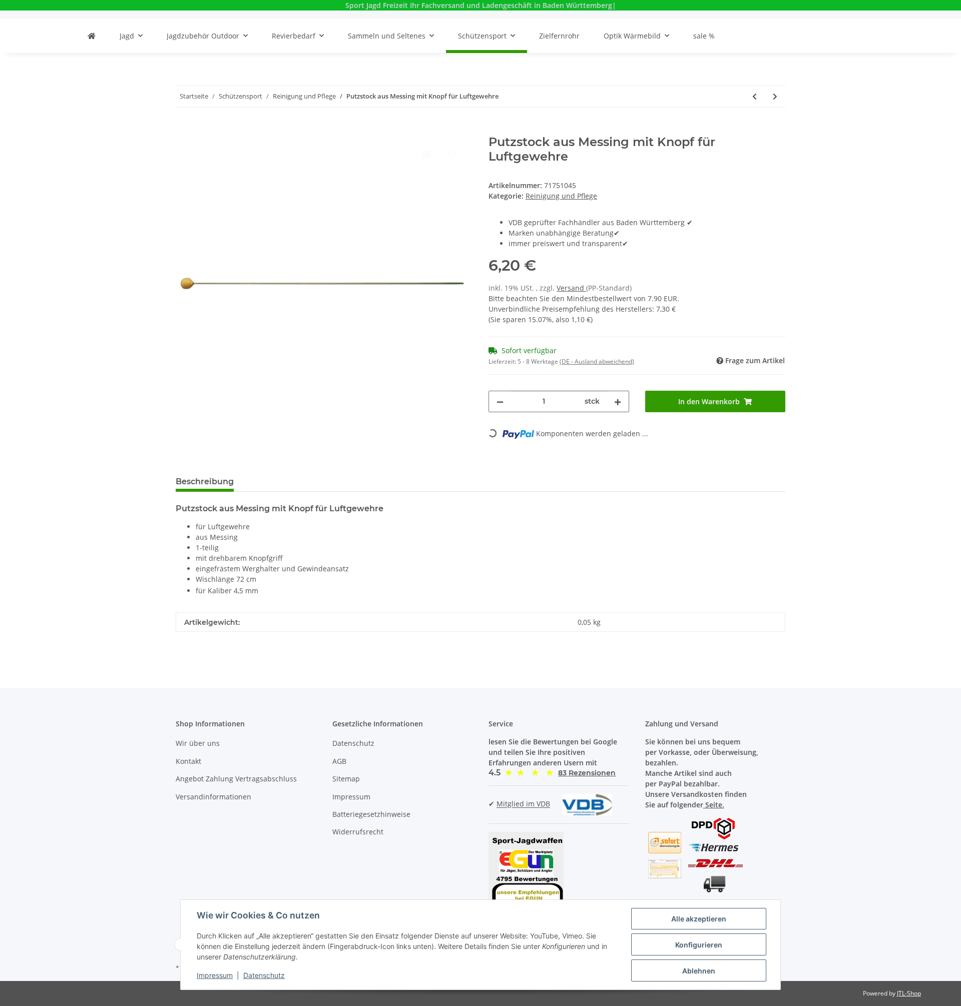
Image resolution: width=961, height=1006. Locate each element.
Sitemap (346, 778)
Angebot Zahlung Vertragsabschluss (236, 778)
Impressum (351, 796)
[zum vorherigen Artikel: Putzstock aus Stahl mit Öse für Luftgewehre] (754, 96)
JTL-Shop (909, 993)
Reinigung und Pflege (561, 196)
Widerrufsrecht (357, 831)
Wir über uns (198, 743)
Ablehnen (698, 970)
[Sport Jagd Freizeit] (92, 36)
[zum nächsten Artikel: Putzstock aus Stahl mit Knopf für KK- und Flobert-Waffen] (775, 96)
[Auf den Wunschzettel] (451, 154)
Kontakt (188, 761)
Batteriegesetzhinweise (371, 814)
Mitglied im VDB (523, 804)
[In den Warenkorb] (184, 129)
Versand (571, 288)
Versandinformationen (213, 796)
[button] (587, 772)
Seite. (713, 804)
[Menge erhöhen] (618, 401)
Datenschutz (353, 743)
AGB (339, 761)
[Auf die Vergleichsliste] (425, 154)
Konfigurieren (698, 944)
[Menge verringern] (500, 401)
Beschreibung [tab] (205, 481)
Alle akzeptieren (698, 918)
